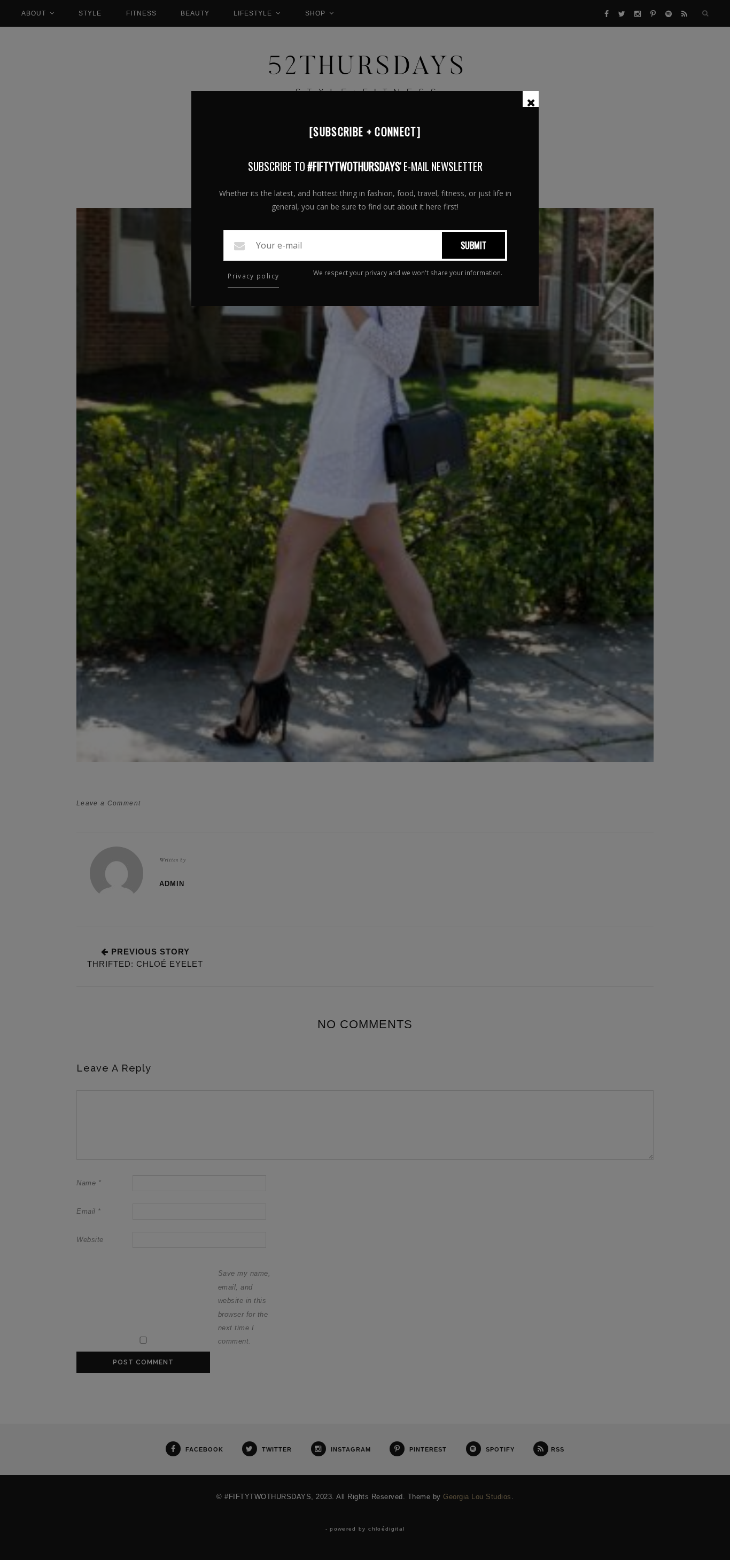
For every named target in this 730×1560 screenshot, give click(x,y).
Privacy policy (253, 276)
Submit (473, 245)
